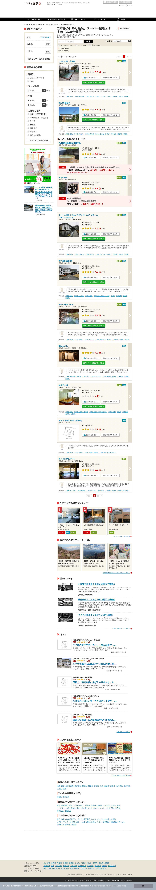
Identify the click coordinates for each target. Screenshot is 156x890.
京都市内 (91, 868)
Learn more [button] (121, 886)
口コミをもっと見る (123, 732)
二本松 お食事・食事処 (81, 412)
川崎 (49, 868)
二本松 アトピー (79, 134)
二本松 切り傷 (89, 134)
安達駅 (121, 96)
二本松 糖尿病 (106, 377)
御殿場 (76, 868)
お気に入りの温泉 (110, 2)
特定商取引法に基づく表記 (88, 880)
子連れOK (60, 825)
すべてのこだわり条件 (39, 140)
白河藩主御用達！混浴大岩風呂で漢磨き (96, 584)
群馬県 (71, 863)
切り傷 (84, 808)
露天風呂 (64, 805)
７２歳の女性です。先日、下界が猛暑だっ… (94, 645)
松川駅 (67, 414)
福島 (58, 786)
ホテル (113, 805)
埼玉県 (53, 863)
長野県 (95, 863)
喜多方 (96, 786)
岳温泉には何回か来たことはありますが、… (94, 701)
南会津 (112, 786)
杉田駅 (109, 96)
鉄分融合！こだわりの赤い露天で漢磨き (96, 599)
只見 (101, 786)
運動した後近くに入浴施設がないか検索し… (94, 720)
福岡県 (106, 863)
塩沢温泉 (66, 797)
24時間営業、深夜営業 (39, 118)
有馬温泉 (58, 866)
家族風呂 (33, 132)
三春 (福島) (70, 786)
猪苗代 (90, 786)
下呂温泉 (73, 866)
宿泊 (58, 805)
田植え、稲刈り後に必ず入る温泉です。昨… (94, 682)
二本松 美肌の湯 (79, 96)
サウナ (89, 808)
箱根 (52, 866)
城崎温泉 (66, 866)
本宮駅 (126, 96)
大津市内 (98, 868)
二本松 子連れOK (100, 339)
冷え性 (87, 805)
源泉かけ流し (75, 808)
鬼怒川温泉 (112, 866)
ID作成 (129, 5)
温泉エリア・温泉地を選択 (39, 59)
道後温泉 (90, 866)
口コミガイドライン (107, 875)
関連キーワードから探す (33, 871)
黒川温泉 (98, 866)
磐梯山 (84, 786)
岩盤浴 (32, 125)
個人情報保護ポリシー (72, 880)
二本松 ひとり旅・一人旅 (101, 296)
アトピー (122, 822)
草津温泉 (47, 866)
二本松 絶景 (89, 296)
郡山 (62, 786)
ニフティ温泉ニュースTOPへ (120, 775)
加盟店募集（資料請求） (75, 875)
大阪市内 (83, 868)
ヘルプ (118, 875)
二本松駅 (115, 96)
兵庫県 (65, 863)
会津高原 (119, 786)
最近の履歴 (125, 2)
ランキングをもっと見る (122, 536)
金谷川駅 (125, 490)
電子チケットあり (67, 45)
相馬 (64, 789)
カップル (106, 805)
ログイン (122, 5)
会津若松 (78, 786)
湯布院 (104, 866)
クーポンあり (82, 45)
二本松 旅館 (112, 412)
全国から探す (45, 37)
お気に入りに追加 (111, 78)
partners (46, 886)
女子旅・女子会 (114, 808)
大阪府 (83, 863)
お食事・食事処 (96, 805)
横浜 (45, 868)
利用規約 (100, 880)
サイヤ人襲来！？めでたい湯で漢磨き (95, 615)
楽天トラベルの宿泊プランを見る (93, 82)
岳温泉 (59, 797)
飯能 (71, 868)
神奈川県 (47, 863)
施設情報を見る (91, 78)
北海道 (89, 863)
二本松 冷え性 (89, 96)
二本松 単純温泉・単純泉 (73, 377)
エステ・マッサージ (100, 808)
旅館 (118, 805)
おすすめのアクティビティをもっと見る (116, 573)
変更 (48, 44)
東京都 (77, 863)
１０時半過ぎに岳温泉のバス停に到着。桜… (94, 664)
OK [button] (143, 886)
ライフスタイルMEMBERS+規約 (115, 880)
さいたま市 (65, 868)
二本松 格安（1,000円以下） (98, 412)
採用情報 (129, 880)
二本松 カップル (100, 96)
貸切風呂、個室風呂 (64, 811)
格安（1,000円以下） (76, 805)
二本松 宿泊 (69, 96)
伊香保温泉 (82, 866)
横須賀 (54, 868)
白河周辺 (127, 786)
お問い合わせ (127, 875)
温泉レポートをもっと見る (121, 629)
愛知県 (101, 863)
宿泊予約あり (96, 45)
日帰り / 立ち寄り (37, 78)
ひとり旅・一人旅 (63, 808)
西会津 (106, 786)
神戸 (104, 868)
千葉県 (59, 863)
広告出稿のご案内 (92, 875)
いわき (59, 789)
